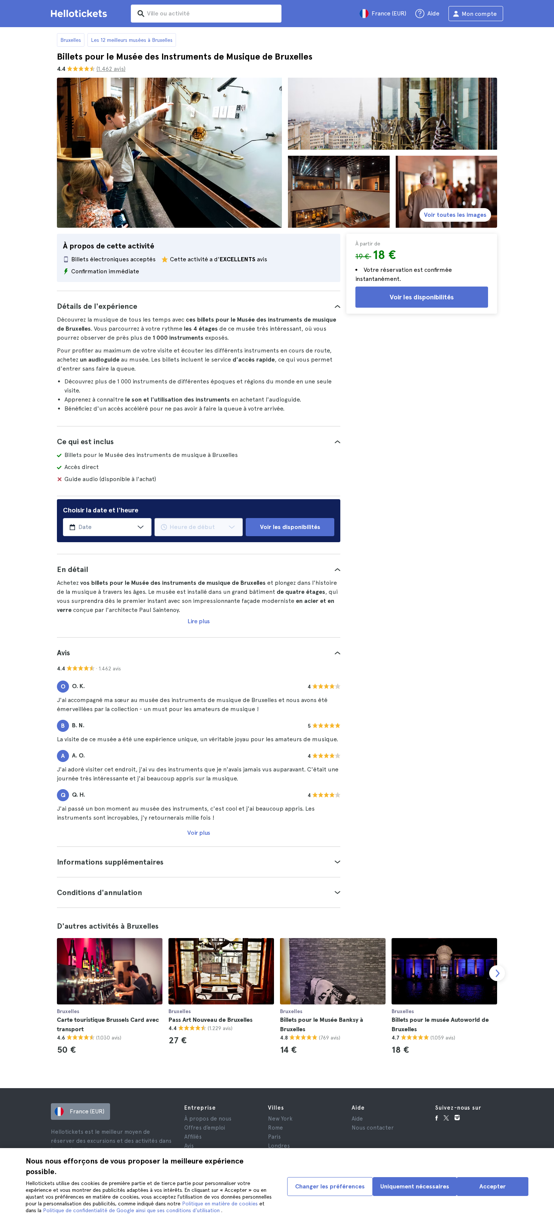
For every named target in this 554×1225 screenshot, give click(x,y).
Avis (189, 1145)
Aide (357, 1118)
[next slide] (497, 973)
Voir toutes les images (455, 214)
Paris (274, 1136)
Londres (279, 1145)
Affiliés (193, 1136)
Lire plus (199, 621)
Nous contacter (373, 1127)
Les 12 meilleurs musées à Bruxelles (132, 40)
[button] (198, 306)
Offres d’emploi (204, 1127)
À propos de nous (207, 1118)
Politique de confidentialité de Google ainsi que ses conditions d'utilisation (132, 1210)
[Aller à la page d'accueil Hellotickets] (80, 13)
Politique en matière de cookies (220, 1203)
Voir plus (198, 832)
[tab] (198, 306)
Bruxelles (70, 40)
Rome (275, 1127)
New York (280, 1118)
